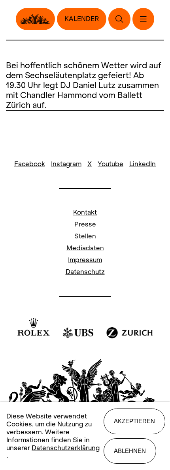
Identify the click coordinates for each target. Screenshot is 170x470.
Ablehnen (130, 450)
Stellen (85, 236)
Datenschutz (85, 272)
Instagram (66, 164)
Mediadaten (85, 248)
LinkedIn (142, 164)
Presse (85, 224)
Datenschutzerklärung (66, 448)
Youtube (110, 164)
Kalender (81, 19)
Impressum (85, 260)
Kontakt (85, 212)
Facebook (29, 164)
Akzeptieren (134, 421)
